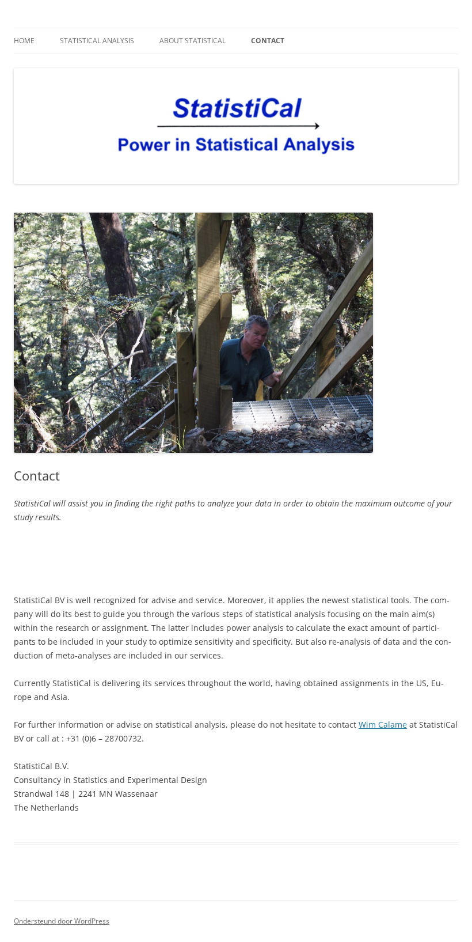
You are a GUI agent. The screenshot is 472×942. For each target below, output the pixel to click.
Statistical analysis (97, 41)
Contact (267, 41)
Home (24, 41)
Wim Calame (383, 724)
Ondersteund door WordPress (61, 921)
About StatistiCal (192, 41)
